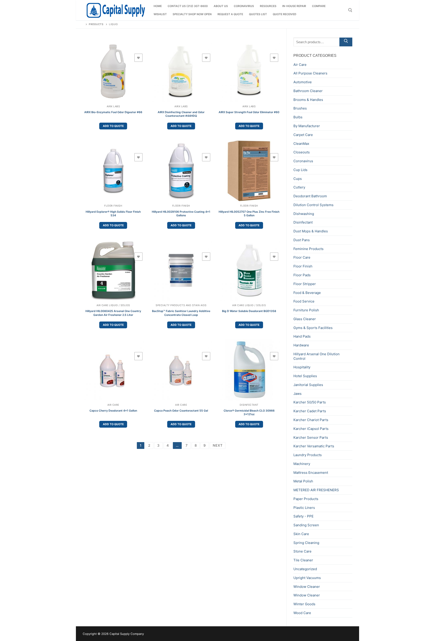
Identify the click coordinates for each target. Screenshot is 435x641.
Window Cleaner (306, 586)
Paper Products (305, 499)
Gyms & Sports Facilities (313, 328)
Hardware (301, 345)
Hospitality (301, 367)
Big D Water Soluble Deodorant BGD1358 (249, 311)
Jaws (297, 393)
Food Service (303, 301)
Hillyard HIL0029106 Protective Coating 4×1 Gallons (181, 213)
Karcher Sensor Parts (310, 437)
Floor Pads (302, 275)
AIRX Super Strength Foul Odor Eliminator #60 (249, 112)
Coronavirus (303, 161)
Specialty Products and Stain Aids (181, 305)
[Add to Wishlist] (138, 58)
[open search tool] (350, 10)
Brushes (300, 108)
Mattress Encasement (310, 472)
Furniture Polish (306, 310)
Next (217, 445)
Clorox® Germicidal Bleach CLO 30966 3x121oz (249, 412)
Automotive (302, 82)
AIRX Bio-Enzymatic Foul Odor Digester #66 (113, 112)
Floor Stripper (304, 284)
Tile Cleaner (303, 560)
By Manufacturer (306, 126)
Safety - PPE (303, 516)
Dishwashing (303, 214)
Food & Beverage (307, 293)
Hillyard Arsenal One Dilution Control (316, 356)
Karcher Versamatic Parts (313, 446)
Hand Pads (302, 336)
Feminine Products (308, 249)
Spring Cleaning (306, 543)
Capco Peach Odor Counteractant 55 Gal (181, 410)
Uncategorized (305, 569)
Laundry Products (307, 455)
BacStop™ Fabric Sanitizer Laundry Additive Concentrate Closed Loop (181, 312)
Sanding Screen (306, 525)
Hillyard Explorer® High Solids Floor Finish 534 (113, 213)
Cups (297, 178)
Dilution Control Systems (313, 205)
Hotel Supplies (305, 376)
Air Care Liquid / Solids (113, 305)
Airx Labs (113, 106)
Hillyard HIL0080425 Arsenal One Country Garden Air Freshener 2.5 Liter (113, 312)
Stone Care (302, 551)
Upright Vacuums (307, 578)
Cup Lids (300, 170)
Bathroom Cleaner (308, 91)
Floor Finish (113, 205)
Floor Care (301, 257)
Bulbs (297, 117)
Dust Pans (301, 240)
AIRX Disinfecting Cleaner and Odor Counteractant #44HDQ (181, 113)
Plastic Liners (304, 507)
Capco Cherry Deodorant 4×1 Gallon (113, 410)
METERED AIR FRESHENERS (316, 490)
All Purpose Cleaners (310, 73)
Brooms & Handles (308, 100)
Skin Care (301, 534)
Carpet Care (303, 135)
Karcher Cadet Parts (309, 411)
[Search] (345, 42)
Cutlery (299, 187)
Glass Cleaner (304, 319)
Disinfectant (249, 404)
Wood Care (302, 613)
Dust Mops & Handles (310, 231)
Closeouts (301, 152)
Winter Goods (304, 604)
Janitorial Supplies (308, 385)
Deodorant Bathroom (310, 196)
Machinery (301, 464)
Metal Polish (303, 481)
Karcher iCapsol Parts (311, 429)
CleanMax (301, 143)
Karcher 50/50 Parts (309, 402)
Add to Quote (113, 126)
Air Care (113, 404)
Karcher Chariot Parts (310, 420)
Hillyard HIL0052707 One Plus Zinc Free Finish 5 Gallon (249, 213)
